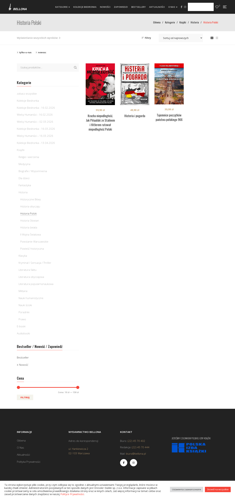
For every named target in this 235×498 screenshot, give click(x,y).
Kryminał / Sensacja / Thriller (35, 262)
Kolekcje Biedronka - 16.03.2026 (36, 128)
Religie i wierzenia (29, 157)
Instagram (185, 7)
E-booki (21, 326)
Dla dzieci (24, 178)
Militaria (23, 291)
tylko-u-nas (25, 52)
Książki (20, 150)
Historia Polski (28, 213)
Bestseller (23, 357)
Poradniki (24, 312)
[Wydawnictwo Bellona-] (18, 7)
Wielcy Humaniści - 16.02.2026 (35, 114)
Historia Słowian (29, 220)
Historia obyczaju (30, 206)
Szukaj (75, 67)
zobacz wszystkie (27, 93)
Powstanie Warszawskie (34, 241)
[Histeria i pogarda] (134, 84)
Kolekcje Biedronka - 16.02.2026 (36, 107)
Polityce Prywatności (72, 494)
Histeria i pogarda (134, 116)
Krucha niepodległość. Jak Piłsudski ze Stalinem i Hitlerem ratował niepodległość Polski (100, 122)
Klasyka (23, 255)
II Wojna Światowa (30, 234)
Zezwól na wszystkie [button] (218, 489)
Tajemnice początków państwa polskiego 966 (169, 117)
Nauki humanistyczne (31, 298)
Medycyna (24, 164)
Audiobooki (23, 333)
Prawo (22, 319)
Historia (23, 192)
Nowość (23, 364)
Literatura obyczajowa (31, 277)
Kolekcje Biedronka (28, 100)
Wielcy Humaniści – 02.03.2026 (35, 121)
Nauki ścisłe (25, 305)
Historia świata (28, 227)
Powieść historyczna (32, 248)
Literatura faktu (27, 269)
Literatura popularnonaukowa (36, 284)
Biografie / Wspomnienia (33, 171)
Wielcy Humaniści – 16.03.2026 (35, 135)
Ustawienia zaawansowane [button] (186, 489)
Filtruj (25, 397)
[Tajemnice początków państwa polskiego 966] (169, 84)
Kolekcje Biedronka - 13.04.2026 (36, 143)
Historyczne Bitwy (30, 199)
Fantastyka (25, 185)
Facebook (181, 7)
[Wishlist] (216, 7)
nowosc (42, 52)
